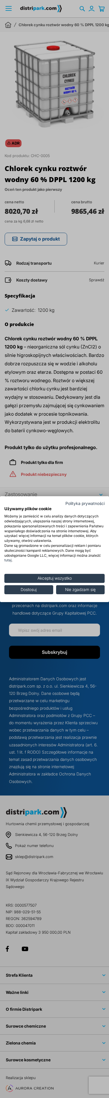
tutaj (8, 560)
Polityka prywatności (85, 503)
